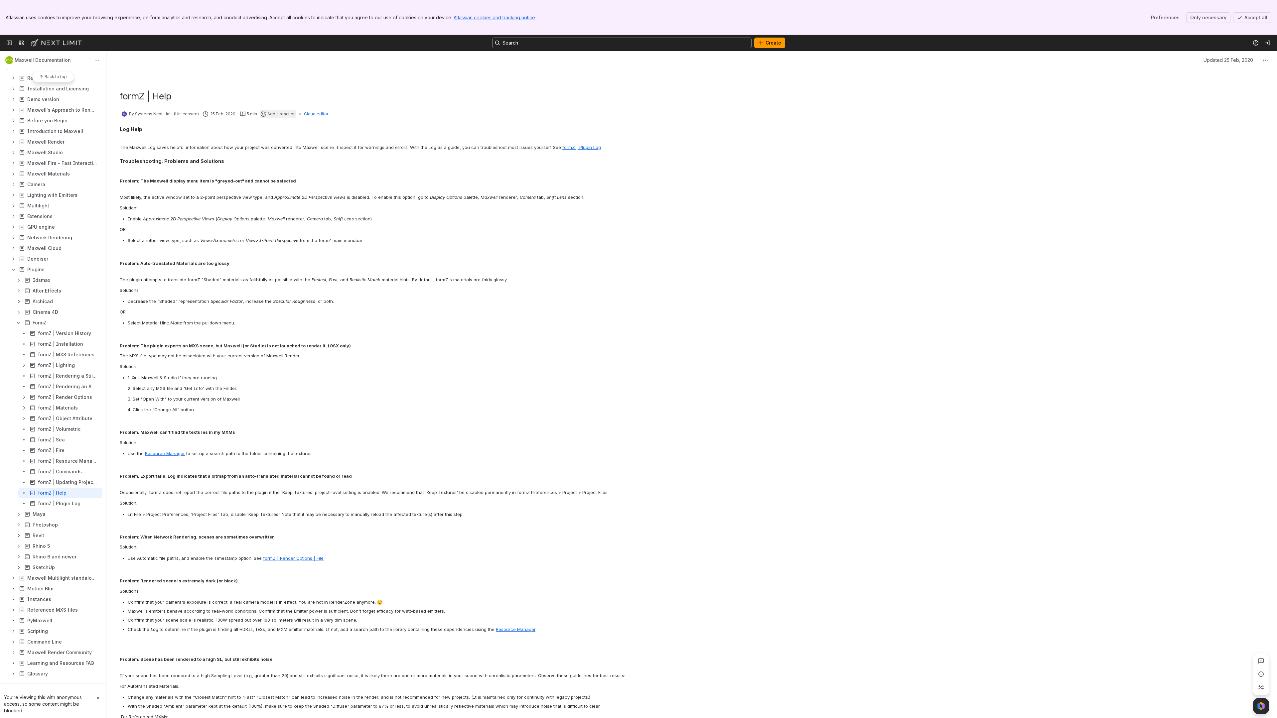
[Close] (98, 698)
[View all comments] (1261, 661)
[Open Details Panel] (1261, 674)
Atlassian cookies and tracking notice (494, 17)
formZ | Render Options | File (293, 558)
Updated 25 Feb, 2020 (1228, 60)
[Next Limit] (56, 43)
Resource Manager (165, 453)
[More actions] (97, 60)
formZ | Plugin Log (581, 147)
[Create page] (1261, 687)
